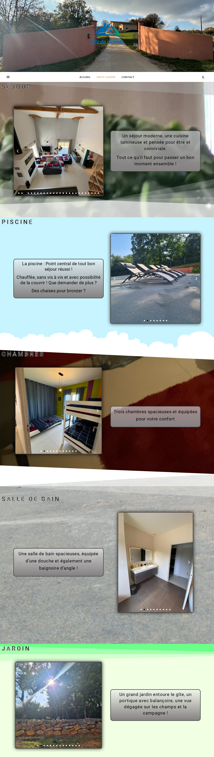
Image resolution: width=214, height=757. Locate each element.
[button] (18, 151)
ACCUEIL (85, 77)
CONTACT (128, 77)
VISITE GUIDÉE (106, 77)
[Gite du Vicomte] (107, 34)
